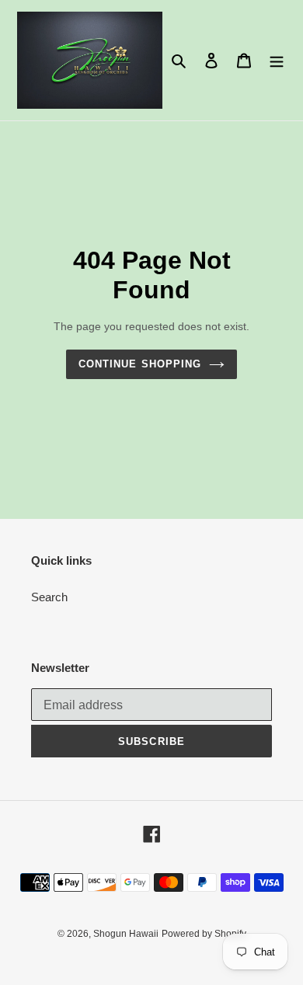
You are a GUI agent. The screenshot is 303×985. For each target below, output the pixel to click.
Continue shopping (139, 364)
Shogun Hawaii (125, 933)
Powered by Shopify (204, 933)
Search (49, 597)
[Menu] (276, 60)
